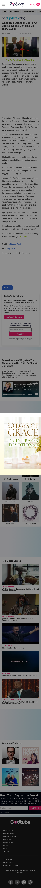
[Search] (38, 4)
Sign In (31, 4)
